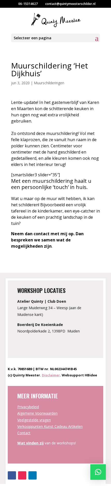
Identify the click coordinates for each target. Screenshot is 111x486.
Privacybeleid (28, 406)
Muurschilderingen (49, 82)
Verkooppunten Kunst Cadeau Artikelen (50, 426)
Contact (23, 432)
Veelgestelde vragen (34, 419)
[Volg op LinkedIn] (32, 475)
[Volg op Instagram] (22, 475)
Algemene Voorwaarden (37, 413)
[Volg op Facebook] (12, 475)
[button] (98, 472)
